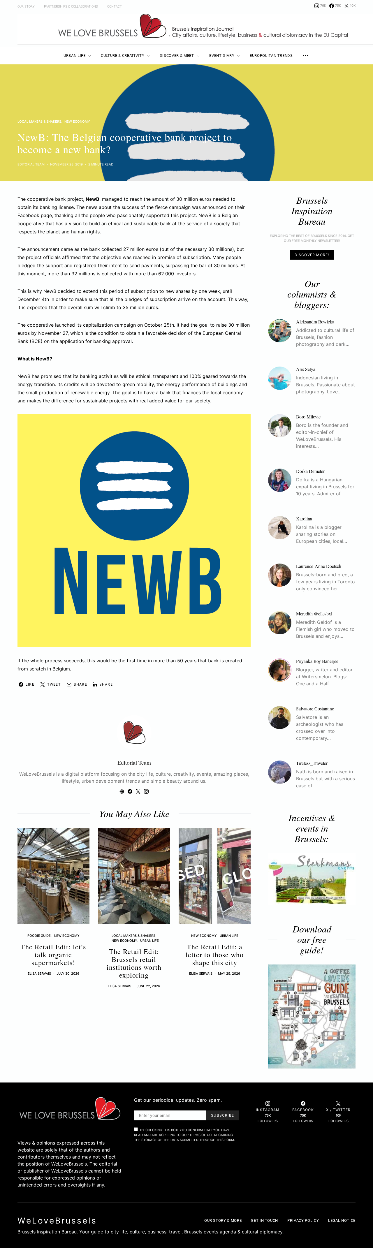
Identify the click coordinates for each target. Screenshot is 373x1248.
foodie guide (39, 936)
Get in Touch (264, 1220)
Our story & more (223, 1220)
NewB (92, 199)
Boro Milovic (308, 416)
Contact (114, 6)
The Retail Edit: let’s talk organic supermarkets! (53, 954)
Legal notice (342, 1220)
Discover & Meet (177, 55)
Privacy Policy (303, 1220)
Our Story (26, 6)
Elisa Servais (39, 973)
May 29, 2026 (229, 973)
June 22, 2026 (148, 986)
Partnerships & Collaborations (71, 6)
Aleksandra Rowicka (315, 321)
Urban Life (75, 55)
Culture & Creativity (122, 55)
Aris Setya (305, 369)
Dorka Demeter (310, 471)
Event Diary (221, 55)
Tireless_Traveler (312, 763)
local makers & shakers (39, 121)
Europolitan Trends (271, 55)
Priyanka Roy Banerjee (317, 661)
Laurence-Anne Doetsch (318, 566)
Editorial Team (31, 164)
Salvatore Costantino (315, 708)
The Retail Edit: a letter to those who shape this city (215, 954)
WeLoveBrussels (57, 1221)
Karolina (304, 518)
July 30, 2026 (68, 973)
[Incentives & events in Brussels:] (312, 879)
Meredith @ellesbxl (314, 613)
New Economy (77, 121)
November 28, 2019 (66, 164)
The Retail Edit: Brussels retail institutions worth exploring (134, 963)
